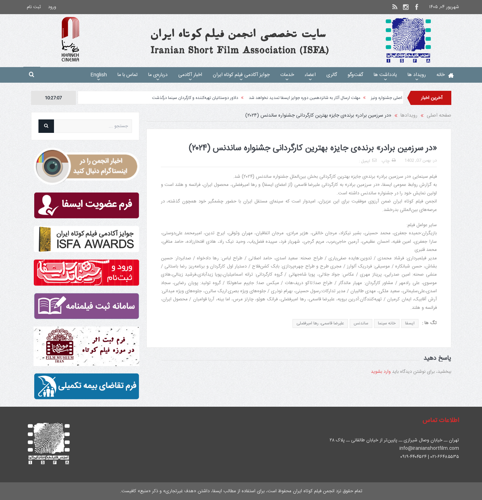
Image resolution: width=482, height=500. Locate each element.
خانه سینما (387, 323)
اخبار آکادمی (190, 75)
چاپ (386, 161)
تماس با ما (128, 75)
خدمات (287, 75)
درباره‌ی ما (158, 75)
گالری (331, 75)
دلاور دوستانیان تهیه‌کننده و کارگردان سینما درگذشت (210, 97)
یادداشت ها (385, 75)
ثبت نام (34, 7)
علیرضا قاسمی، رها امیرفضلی (320, 323)
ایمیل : (364, 161)
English (98, 75)
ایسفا (410, 323)
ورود (52, 7)
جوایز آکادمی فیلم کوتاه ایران (241, 75)
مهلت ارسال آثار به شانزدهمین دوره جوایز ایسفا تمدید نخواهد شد (319, 97)
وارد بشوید (381, 372)
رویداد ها (417, 75)
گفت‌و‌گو (355, 75)
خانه (440, 75)
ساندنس (361, 323)
